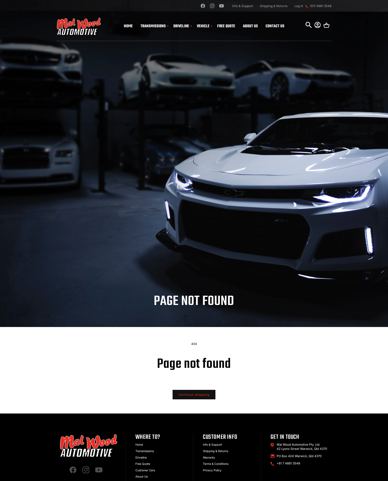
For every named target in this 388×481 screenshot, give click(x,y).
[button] (153, 26)
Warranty (209, 457)
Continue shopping (194, 395)
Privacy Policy (212, 470)
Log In (298, 6)
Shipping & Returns (274, 6)
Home (139, 444)
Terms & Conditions (215, 463)
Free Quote (142, 463)
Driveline (141, 457)
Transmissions (144, 451)
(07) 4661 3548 (320, 6)
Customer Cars (145, 470)
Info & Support (242, 6)
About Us (141, 476)
